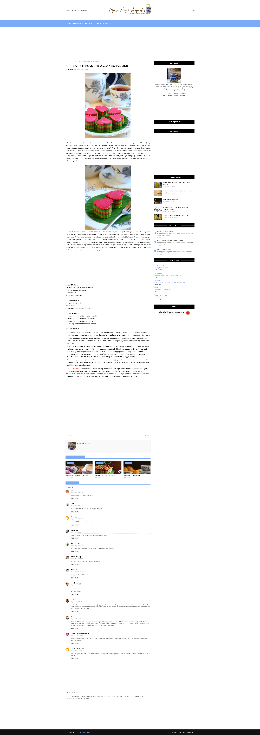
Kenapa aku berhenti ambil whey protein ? (169, 275)
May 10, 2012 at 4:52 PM (77, 492)
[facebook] (191, 10)
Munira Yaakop (76, 557)
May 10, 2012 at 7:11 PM (76, 585)
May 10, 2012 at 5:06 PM (77, 532)
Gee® (72, 491)
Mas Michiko (75, 530)
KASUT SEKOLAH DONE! (162, 290)
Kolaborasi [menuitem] (77, 23)
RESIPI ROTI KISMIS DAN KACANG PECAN (170, 240)
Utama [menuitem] (68, 23)
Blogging (68, 732)
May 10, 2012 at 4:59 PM (77, 505)
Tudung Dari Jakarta (161, 268)
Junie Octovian (76, 543)
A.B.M (72, 504)
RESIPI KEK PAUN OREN (170, 199)
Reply (72, 498)
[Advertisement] (130, 44)
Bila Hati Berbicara (77, 649)
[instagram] (193, 10)
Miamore (74, 570)
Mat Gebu (71, 69)
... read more (167, 235)
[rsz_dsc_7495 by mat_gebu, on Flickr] (108, 138)
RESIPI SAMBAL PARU (164, 249)
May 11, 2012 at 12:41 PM (77, 635)
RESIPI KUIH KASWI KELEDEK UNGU (77, 475)
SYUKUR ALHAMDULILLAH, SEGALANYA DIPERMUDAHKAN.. (175, 208)
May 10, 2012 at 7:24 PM (77, 602)
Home (67, 62)
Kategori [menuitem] (106, 23)
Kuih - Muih (73, 62)
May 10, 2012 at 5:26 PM (77, 545)
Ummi (73, 617)
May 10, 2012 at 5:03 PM (77, 519)
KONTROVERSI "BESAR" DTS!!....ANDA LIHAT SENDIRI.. (176, 184)
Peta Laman (75, 10)
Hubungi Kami (85, 10)
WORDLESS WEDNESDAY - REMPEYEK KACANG (170, 282)
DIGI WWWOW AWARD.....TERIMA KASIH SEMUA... (178, 191)
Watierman (74, 600)
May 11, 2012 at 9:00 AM (77, 618)
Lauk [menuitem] (98, 23)
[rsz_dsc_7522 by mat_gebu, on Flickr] (108, 229)
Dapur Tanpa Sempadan (84, 732)
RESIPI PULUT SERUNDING (132, 475)
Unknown (74, 517)
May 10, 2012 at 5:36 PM (77, 571)
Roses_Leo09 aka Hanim (80, 634)
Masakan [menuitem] (88, 23)
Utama (68, 10)
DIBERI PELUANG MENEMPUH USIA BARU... (176, 215)
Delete (76, 498)
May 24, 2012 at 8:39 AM (77, 650)
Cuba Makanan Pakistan (162, 297)
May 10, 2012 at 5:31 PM (77, 558)
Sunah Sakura (76, 583)
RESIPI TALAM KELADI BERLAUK (105, 475)
